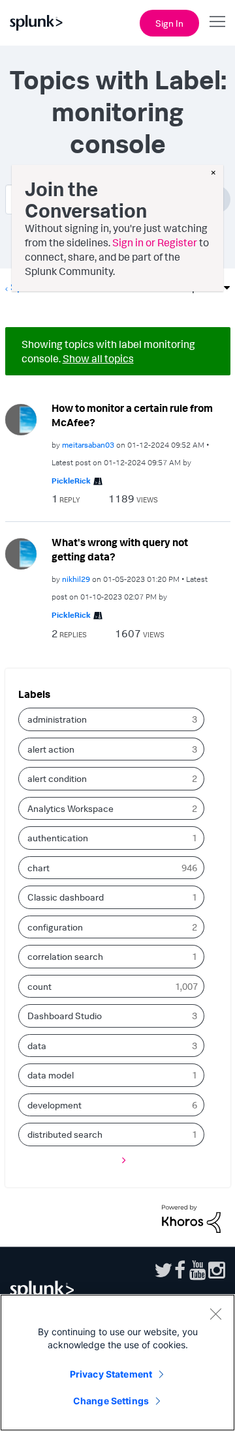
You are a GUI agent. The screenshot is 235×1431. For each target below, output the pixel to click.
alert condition (57, 778)
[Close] (215, 1313)
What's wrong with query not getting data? (120, 550)
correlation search (65, 956)
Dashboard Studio (64, 1015)
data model (50, 1074)
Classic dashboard (65, 897)
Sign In (169, 23)
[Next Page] (121, 1160)
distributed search (64, 1134)
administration (57, 719)
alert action (50, 749)
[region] (117, 1362)
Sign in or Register (154, 242)
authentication (57, 837)
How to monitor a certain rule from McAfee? (132, 415)
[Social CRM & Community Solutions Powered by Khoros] (191, 1217)
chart (38, 867)
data (36, 1045)
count (39, 986)
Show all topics (98, 358)
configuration (55, 926)
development (54, 1104)
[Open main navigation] (217, 21)
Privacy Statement (111, 1374)
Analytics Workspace (70, 808)
